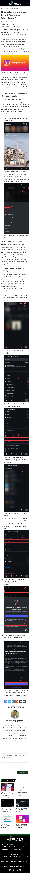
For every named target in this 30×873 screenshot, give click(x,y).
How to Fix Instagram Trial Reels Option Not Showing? (6, 826)
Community (10, 844)
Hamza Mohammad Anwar (7, 21)
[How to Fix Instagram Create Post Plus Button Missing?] (22, 803)
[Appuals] (15, 3)
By (2, 21)
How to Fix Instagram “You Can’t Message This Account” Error (7, 794)
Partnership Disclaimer (16, 849)
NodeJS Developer (8, 722)
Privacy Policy (19, 844)
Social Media (9, 8)
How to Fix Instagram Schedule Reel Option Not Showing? (6, 810)
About (4, 844)
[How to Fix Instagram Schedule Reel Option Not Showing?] (7, 803)
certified (8, 26)
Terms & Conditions (14, 847)
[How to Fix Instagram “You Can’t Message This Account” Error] (7, 787)
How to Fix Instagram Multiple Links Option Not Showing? (21, 826)
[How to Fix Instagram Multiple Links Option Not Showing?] (22, 819)
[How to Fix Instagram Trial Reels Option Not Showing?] (7, 819)
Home (3, 8)
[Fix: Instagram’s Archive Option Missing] (22, 787)
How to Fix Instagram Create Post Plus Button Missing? (22, 810)
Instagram (16, 8)
